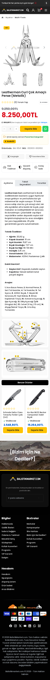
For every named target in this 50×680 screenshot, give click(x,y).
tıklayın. (44, 122)
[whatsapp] (34, 626)
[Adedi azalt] (4, 129)
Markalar (31, 524)
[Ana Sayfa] (2, 17)
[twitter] (20, 626)
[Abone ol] (38, 498)
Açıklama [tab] (8, 183)
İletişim (5, 557)
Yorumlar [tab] (41, 183)
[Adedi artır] (16, 129)
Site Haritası (32, 531)
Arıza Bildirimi (8, 589)
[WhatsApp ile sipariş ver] (45, 129)
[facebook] (10, 626)
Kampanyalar (33, 527)
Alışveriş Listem (9, 581)
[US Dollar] (46, 3)
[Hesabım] (33, 10)
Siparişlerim (7, 578)
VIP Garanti (7, 554)
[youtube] (25, 626)
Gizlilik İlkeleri (8, 527)
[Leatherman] (43, 102)
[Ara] (27, 10)
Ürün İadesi (7, 585)
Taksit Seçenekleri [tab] (25, 183)
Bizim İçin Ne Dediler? (36, 535)
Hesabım (6, 574)
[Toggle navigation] (45, 10)
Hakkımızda (7, 524)
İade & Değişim (9, 531)
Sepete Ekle (31, 128)
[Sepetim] (39, 10)
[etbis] (39, 626)
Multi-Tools (20, 17)
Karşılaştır (14, 156)
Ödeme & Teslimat (10, 535)
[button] (44, 47)
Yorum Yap (23, 102)
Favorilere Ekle (38, 156)
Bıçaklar (9, 17)
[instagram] (15, 626)
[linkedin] (29, 626)
